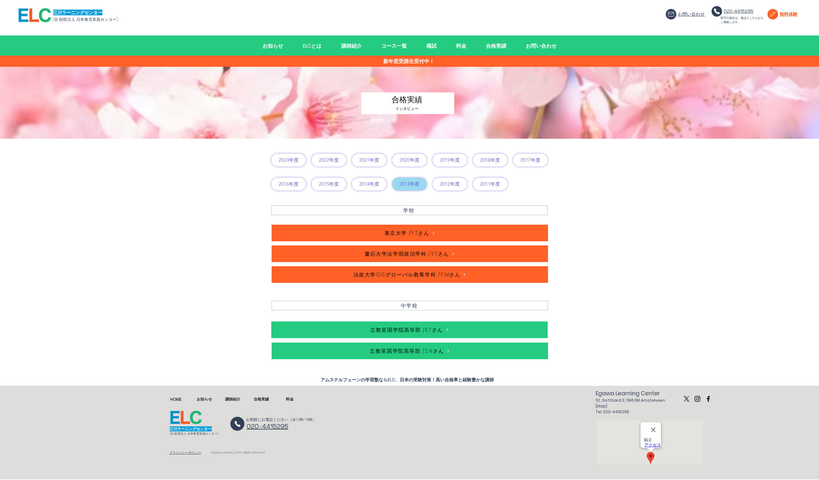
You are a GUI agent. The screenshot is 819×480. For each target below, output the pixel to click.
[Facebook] (708, 399)
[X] (686, 399)
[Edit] (671, 14)
